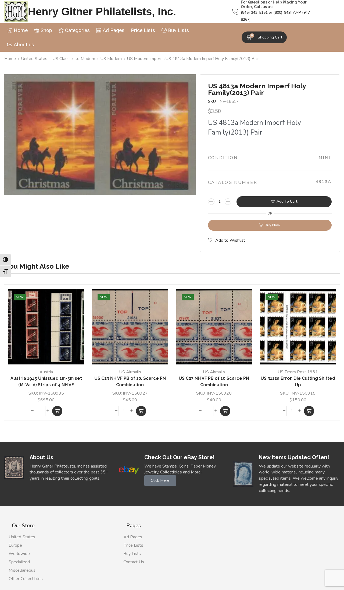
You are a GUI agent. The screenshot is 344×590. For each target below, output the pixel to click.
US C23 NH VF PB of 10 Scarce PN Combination (214, 381)
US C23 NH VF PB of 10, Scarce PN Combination (130, 381)
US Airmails (130, 372)
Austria (46, 372)
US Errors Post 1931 (298, 372)
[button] (264, 37)
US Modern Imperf (144, 59)
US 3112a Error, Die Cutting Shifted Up (298, 381)
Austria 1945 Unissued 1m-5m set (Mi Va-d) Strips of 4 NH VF (46, 381)
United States (34, 59)
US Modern (111, 59)
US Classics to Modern (73, 59)
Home (10, 59)
